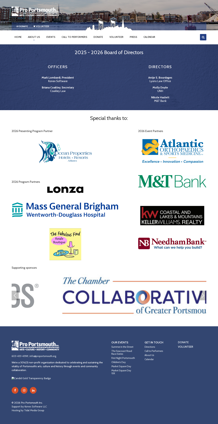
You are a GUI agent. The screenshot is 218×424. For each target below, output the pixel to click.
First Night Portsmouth (123, 358)
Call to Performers (154, 351)
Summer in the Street (122, 346)
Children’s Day (118, 362)
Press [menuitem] (133, 37)
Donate (183, 342)
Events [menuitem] (50, 37)
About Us (149, 355)
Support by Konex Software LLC (29, 406)
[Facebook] (15, 390)
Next (202, 295)
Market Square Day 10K (121, 372)
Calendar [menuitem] (149, 37)
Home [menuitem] (18, 37)
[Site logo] (36, 15)
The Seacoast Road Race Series (121, 352)
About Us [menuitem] (34, 37)
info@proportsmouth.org (43, 356)
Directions (150, 346)
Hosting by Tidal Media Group (28, 410)
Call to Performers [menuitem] (74, 37)
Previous (15, 295)
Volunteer (185, 346)
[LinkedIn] (33, 390)
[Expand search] (203, 37)
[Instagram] (24, 390)
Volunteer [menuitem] (42, 26)
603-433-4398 (20, 356)
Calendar (149, 359)
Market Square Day (121, 366)
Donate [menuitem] (23, 26)
